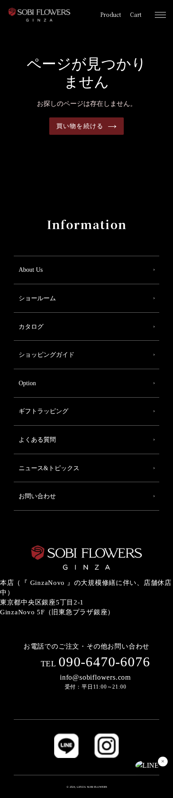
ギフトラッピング (43, 411)
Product (110, 14)
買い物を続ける (79, 126)
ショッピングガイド (47, 354)
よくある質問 (37, 439)
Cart (136, 14)
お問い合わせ (37, 496)
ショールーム (37, 298)
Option (27, 383)
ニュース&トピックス (49, 468)
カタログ (31, 326)
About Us (31, 269)
